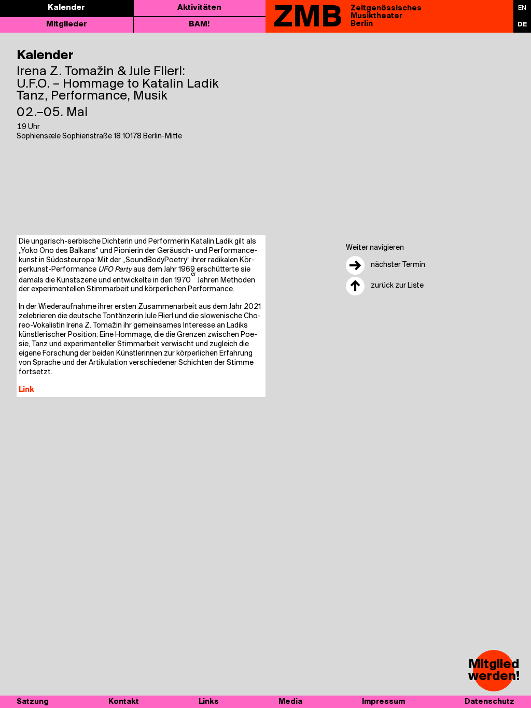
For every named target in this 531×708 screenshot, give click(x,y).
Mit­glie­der (66, 24)
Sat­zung (33, 702)
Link (26, 390)
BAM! (199, 24)
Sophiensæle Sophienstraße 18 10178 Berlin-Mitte (99, 136)
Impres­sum (383, 702)
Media (290, 702)
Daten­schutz (489, 702)
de (522, 24)
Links (209, 702)
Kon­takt (123, 702)
